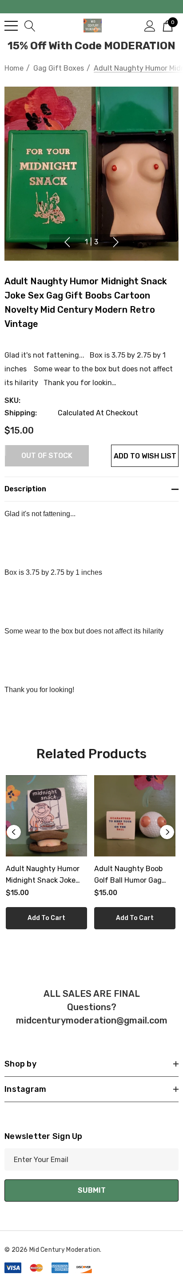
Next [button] (116, 242)
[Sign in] (149, 25)
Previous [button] (67, 242)
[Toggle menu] (11, 25)
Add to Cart (46, 918)
